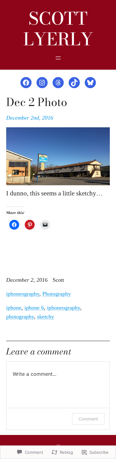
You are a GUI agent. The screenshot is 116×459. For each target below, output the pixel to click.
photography (20, 317)
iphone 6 (34, 308)
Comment (88, 418)
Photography (56, 294)
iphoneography (22, 294)
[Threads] (58, 82)
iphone (13, 308)
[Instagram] (42, 82)
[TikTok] (74, 82)
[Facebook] (26, 82)
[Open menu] (58, 58)
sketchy (45, 317)
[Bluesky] (90, 82)
